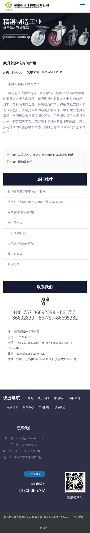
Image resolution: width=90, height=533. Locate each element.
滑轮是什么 (15, 222)
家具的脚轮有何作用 (21, 212)
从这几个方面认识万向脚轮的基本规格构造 (35, 202)
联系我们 (59, 407)
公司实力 (12, 407)
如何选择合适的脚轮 (21, 243)
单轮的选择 (15, 253)
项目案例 (74, 398)
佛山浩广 (45, 527)
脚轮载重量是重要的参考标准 (27, 191)
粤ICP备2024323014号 (56, 517)
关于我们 (43, 398)
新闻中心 (28, 407)
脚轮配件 (13, 264)
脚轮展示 (59, 398)
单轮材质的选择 (18, 233)
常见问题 (44, 407)
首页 (30, 398)
